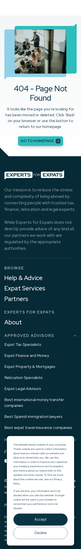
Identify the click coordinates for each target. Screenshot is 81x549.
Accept (40, 519)
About (13, 322)
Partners (16, 299)
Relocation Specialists (23, 377)
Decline (40, 532)
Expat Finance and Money (26, 355)
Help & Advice (23, 278)
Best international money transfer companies (34, 402)
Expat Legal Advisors (22, 388)
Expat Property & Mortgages (29, 366)
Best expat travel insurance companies (38, 427)
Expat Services (24, 288)
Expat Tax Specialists (22, 344)
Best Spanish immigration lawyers (33, 416)
